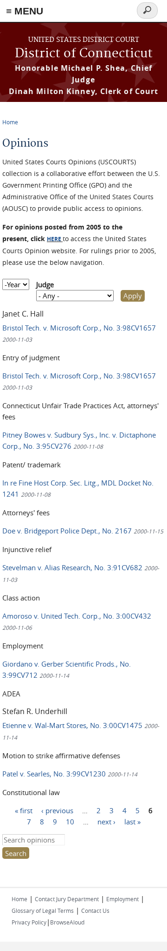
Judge (45, 284)
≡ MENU (24, 11)
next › (106, 821)
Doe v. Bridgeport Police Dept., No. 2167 (82, 530)
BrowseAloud (67, 922)
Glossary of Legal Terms (43, 910)
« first (23, 810)
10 (70, 821)
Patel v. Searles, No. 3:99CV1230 (69, 773)
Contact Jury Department (67, 899)
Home (10, 122)
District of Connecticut (84, 53)
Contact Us (95, 910)
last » (132, 821)
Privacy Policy (29, 922)
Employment (122, 899)
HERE (54, 239)
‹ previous (57, 810)
